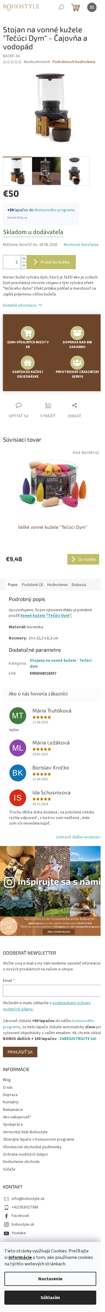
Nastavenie (50, 1279)
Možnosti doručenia (81, 245)
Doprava (10, 1095)
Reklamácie (13, 1110)
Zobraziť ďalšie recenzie (77, 837)
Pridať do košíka (55, 261)
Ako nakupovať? (17, 1117)
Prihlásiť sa (20, 1051)
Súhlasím (50, 1297)
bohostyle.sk (23, 1224)
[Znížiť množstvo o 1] (24, 265)
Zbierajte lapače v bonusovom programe (38, 1139)
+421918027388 (25, 1207)
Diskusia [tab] (79, 585)
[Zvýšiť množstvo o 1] (24, 258)
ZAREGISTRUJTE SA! (78, 1039)
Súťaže (9, 1169)
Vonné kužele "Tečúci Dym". (46, 615)
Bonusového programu (55, 210)
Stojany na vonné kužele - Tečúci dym (61, 663)
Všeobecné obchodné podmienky (32, 1147)
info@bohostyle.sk (28, 1199)
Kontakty (11, 1102)
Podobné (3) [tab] (32, 585)
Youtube (19, 1233)
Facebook (20, 1216)
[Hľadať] (61, 7)
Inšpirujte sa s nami (59, 881)
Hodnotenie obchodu (21, 1162)
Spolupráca (13, 1124)
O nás (8, 1087)
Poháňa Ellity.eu (17, 218)
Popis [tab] (13, 585)
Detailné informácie (20, 305)
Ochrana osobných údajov (25, 1154)
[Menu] (92, 7)
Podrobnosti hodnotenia (73, 62)
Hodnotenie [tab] (57, 585)
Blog (7, 1080)
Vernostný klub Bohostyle (25, 1132)
